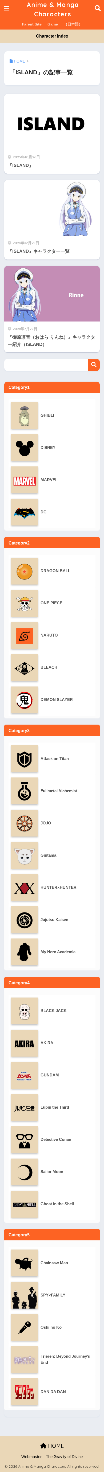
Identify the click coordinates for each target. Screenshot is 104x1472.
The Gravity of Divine (64, 1457)
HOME (55, 1445)
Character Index (52, 36)
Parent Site (32, 24)
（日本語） (73, 24)
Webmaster (31, 1457)
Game (52, 24)
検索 (94, 365)
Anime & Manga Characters (53, 9)
